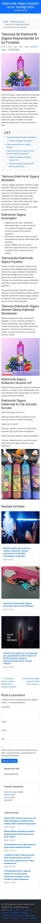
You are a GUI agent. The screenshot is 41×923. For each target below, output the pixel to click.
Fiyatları (7, 795)
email (4, 730)
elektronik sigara (17, 22)
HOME (5, 22)
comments (5, 707)
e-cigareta (25, 910)
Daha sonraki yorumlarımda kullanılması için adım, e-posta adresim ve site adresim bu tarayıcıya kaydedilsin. (19, 753)
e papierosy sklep (13, 910)
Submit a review (9, 761)
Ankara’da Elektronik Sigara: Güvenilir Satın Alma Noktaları (18, 604)
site (2, 739)
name (4, 721)
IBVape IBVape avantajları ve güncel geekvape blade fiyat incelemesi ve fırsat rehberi (19, 834)
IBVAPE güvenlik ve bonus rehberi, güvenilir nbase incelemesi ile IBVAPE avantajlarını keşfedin (16, 552)
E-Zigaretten (15, 918)
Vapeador (25, 918)
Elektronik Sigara (17, 915)
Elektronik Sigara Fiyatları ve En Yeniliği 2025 (20, 5)
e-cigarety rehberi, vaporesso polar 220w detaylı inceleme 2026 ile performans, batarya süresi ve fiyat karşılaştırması (19, 859)
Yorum (6, 797)
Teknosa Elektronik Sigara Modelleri (21, 137)
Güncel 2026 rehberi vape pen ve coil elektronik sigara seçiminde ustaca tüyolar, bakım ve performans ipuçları (20, 821)
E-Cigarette (15, 912)
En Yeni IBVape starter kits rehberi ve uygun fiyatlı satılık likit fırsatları (20, 845)
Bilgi (6, 800)
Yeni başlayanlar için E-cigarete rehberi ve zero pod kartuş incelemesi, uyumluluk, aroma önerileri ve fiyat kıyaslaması (17, 875)
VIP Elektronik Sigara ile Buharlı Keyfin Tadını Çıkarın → (31, 681)
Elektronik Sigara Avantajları (20, 141)
